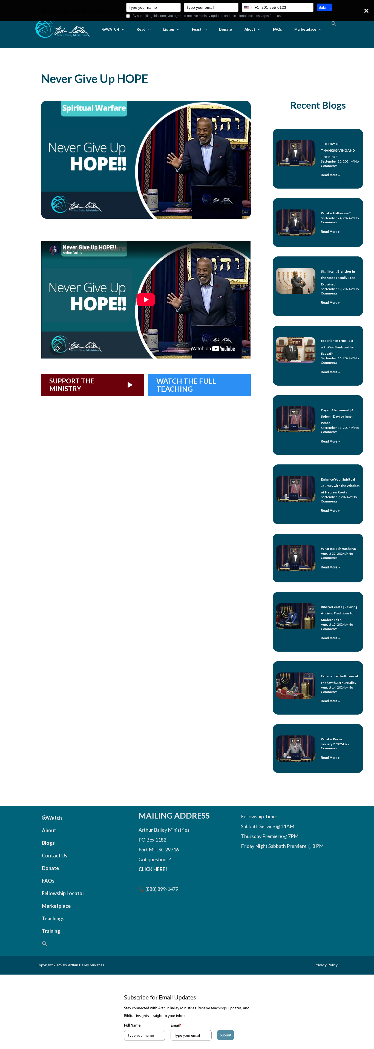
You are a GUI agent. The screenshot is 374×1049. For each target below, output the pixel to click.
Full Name (132, 1025)
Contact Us (54, 856)
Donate (225, 29)
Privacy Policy (326, 965)
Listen (168, 29)
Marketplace (305, 29)
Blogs (48, 843)
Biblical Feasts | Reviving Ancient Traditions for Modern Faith (339, 613)
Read (141, 29)
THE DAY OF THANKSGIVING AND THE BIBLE (338, 150)
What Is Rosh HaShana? (338, 549)
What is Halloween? (336, 213)
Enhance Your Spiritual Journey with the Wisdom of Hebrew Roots (340, 485)
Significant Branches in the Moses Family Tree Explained (338, 277)
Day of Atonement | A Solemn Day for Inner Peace (337, 416)
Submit (324, 7)
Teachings (53, 918)
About (249, 29)
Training (51, 931)
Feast (197, 29)
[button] (113, 29)
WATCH (112, 29)
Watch (54, 818)
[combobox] (250, 7)
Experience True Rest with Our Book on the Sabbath (337, 347)
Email (176, 1025)
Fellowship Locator (63, 893)
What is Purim (331, 739)
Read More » (330, 175)
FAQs (277, 29)
